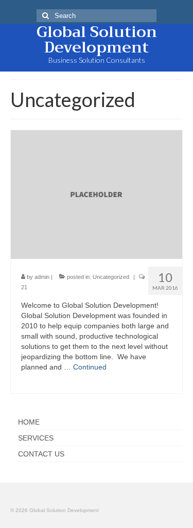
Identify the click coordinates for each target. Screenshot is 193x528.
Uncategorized (111, 277)
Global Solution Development (97, 40)
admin (41, 277)
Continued (90, 367)
